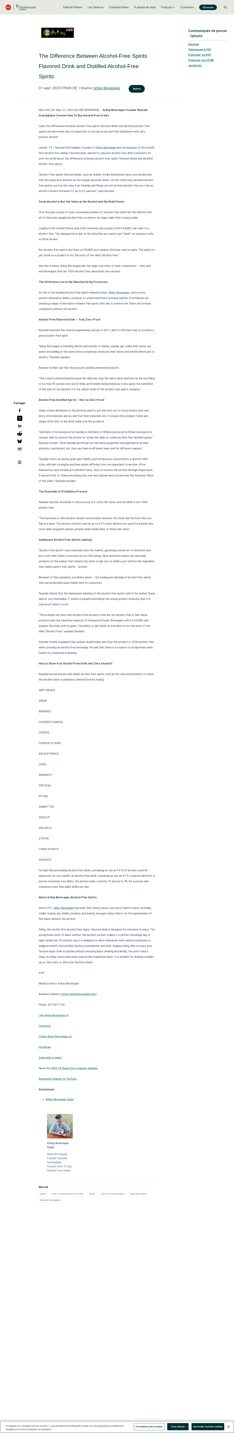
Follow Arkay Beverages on (55, 1036)
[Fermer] (228, 1426)
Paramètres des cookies (149, 1426)
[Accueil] (20, 7)
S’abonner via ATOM (201, 60)
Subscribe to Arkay (50, 1057)
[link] (72, 7)
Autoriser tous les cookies (207, 1426)
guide (43, 1193)
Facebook (45, 1026)
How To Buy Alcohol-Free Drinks (67, 1193)
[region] (117, 1427)
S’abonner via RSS (199, 55)
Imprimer (193, 44)
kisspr (92, 1193)
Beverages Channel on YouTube (58, 1079)
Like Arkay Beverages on (54, 1015)
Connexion (187, 7)
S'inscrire (208, 7)
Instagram (45, 1047)
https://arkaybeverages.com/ (79, 994)
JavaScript (195, 65)
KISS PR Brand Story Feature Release (74, 1068)
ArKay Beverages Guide (59, 1099)
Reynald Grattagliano (50, 1200)
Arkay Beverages (64, 908)
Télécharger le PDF (199, 49)
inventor (132, 147)
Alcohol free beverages (112, 1193)
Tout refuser (178, 1426)
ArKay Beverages (106, 88)
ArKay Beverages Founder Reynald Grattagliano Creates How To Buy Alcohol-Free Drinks (59, 1162)
